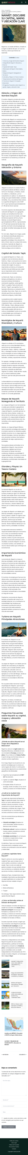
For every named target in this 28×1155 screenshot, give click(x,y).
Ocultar (17, 57)
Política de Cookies (14, 1140)
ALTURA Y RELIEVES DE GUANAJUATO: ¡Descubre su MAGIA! (13, 1043)
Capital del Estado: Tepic (9, 67)
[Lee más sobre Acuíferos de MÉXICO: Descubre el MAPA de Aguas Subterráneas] (14, 1024)
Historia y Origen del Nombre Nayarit (13, 61)
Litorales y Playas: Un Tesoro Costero (13, 77)
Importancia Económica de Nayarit (12, 79)
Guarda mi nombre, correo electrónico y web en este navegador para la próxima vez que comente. (14, 1120)
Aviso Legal (14, 1142)
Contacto (14, 1148)
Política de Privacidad (14, 1144)
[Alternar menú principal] (21, 2)
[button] (25, 2)
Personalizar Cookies (14, 1146)
